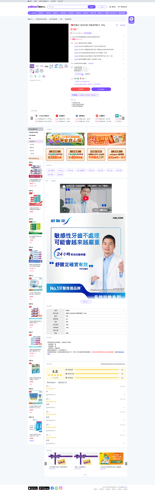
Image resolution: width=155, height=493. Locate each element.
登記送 (48, 13)
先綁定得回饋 (88, 33)
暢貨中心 (55, 13)
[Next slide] (41, 171)
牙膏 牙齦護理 (81, 170)
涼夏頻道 (78, 13)
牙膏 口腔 (109, 170)
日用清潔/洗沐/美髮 (41, 19)
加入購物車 (101, 89)
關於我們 (102, 489)
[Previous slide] (30, 171)
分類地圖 (125, 489)
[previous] (32, 118)
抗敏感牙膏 (68, 19)
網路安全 (114, 489)
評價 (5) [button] (53, 180)
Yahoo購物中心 (36, 7)
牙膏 (61, 19)
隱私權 (119, 489)
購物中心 (30, 19)
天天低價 (70, 13)
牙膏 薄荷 (100, 170)
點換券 (41, 13)
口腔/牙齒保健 (53, 19)
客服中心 (96, 489)
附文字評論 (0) (51, 382)
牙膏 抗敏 (70, 170)
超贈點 (123, 13)
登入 (102, 7)
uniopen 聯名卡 (112, 13)
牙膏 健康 (60, 174)
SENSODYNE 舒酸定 (80, 63)
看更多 (100, 13)
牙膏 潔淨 (50, 174)
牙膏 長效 (91, 170)
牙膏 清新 (119, 170)
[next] (123, 118)
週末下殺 (93, 13)
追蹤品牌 (90, 63)
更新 (126, 487)
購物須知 (108, 489)
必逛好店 (85, 13)
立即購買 (80, 89)
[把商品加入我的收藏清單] (117, 25)
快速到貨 (63, 13)
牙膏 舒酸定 (51, 170)
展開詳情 (85, 301)
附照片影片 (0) (62, 382)
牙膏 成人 (61, 170)
